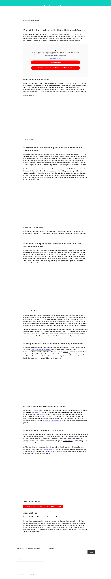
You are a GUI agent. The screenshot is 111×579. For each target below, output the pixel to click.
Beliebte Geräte (86, 9)
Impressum (19, 556)
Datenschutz (19, 560)
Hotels (82, 447)
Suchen (51, 548)
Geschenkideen (59, 9)
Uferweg (65, 352)
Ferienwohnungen (48, 449)
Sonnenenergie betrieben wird (51, 420)
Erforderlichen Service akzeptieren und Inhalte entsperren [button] (55, 67)
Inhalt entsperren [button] (55, 62)
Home (22, 9)
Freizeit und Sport (72, 9)
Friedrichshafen (67, 441)
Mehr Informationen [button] (55, 58)
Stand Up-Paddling (37, 412)
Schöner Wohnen (45, 9)
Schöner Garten (31, 9)
